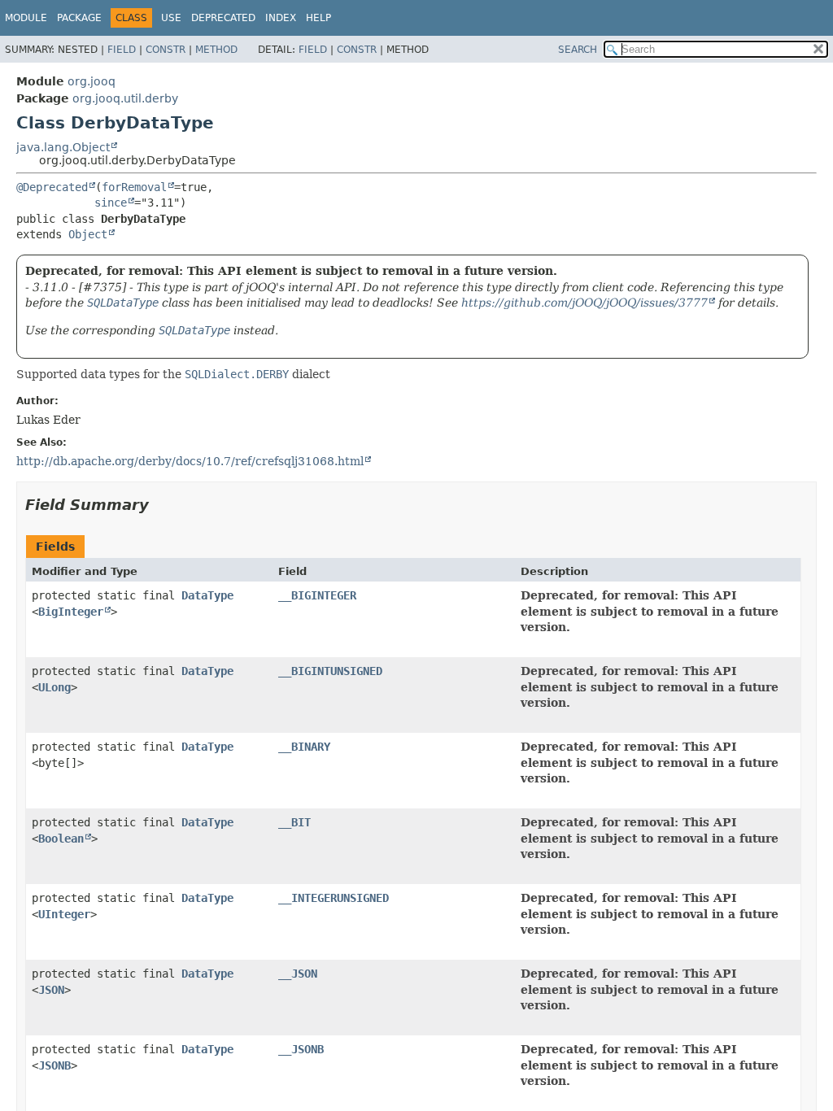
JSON (51, 989)
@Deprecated (52, 187)
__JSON (297, 973)
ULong (54, 687)
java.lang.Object (63, 147)
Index (280, 18)
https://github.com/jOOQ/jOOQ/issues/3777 (584, 302)
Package (79, 18)
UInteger (64, 914)
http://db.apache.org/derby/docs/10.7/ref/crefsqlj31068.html (190, 461)
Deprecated (223, 18)
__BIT (294, 822)
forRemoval (134, 187)
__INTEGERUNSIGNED (333, 897)
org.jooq (92, 81)
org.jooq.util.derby (125, 98)
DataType (207, 595)
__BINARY (304, 746)
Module (26, 18)
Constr (165, 49)
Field (121, 49)
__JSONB (301, 1049)
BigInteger (70, 611)
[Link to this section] (160, 504)
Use (171, 18)
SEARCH (577, 49)
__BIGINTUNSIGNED (330, 670)
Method (216, 49)
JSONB (54, 1065)
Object (87, 234)
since (110, 202)
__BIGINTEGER (317, 595)
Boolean (61, 838)
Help (318, 18)
